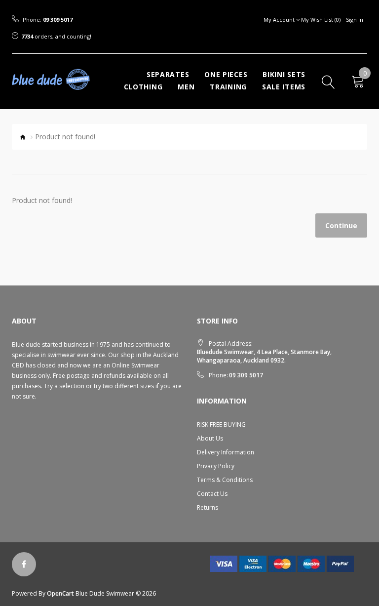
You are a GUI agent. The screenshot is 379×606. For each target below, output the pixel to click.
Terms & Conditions (225, 480)
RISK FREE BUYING (221, 424)
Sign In (354, 19)
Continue (341, 225)
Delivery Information (225, 452)
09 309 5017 (58, 19)
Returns (207, 507)
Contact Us (212, 493)
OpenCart (60, 593)
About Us (210, 438)
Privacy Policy (215, 466)
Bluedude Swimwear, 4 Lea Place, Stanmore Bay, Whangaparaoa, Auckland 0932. (264, 356)
